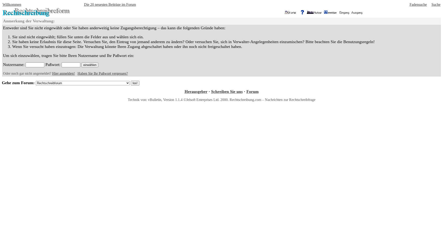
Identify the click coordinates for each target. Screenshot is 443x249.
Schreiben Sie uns (227, 91)
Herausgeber (196, 91)
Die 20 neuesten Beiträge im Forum (110, 4)
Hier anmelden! (63, 73)
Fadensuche (418, 4)
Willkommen (12, 4)
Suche (435, 4)
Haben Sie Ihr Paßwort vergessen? (103, 73)
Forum (252, 91)
